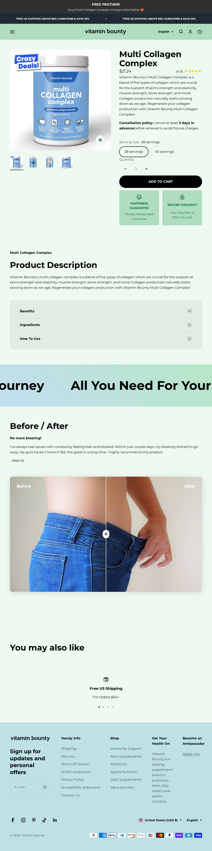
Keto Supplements (126, 756)
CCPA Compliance (76, 772)
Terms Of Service (75, 764)
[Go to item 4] (66, 163)
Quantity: (126, 159)
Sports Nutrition (123, 772)
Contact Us (70, 795)
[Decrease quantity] (125, 169)
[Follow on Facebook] (13, 820)
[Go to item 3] (49, 163)
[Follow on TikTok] (44, 820)
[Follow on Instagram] (23, 820)
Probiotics (118, 764)
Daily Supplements (126, 780)
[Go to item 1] (16, 163)
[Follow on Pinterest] (34, 820)
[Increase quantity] (146, 169)
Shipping (68, 749)
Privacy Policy (72, 780)
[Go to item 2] (33, 163)
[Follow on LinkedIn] (55, 820)
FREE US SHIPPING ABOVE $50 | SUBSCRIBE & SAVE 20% (142, 18)
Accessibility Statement (80, 787)
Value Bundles (122, 787)
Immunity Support (125, 749)
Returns (68, 756)
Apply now (191, 754)
